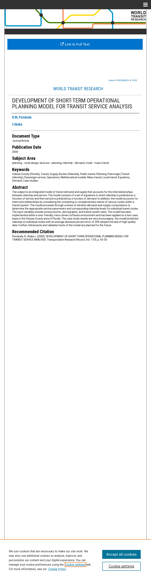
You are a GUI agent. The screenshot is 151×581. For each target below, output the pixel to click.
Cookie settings (75, 564)
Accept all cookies (121, 554)
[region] (75, 560)
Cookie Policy (57, 569)
